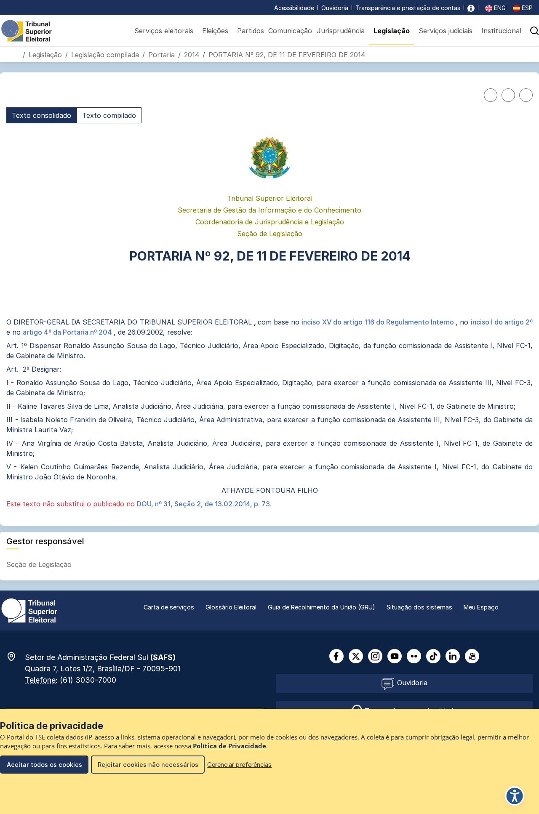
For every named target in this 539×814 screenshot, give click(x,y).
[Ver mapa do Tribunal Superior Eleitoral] (15, 657)
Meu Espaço (481, 607)
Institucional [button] (501, 31)
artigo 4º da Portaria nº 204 (68, 332)
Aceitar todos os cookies (44, 764)
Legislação (45, 55)
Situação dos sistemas (419, 607)
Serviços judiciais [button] (445, 31)
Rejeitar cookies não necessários (148, 764)
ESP (526, 7)
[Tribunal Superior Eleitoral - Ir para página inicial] (26, 30)
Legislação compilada (105, 55)
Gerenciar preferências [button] (239, 764)
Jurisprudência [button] (341, 31)
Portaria (161, 55)
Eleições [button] (215, 31)
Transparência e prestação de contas (407, 7)
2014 (191, 55)
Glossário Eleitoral (230, 607)
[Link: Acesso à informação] (471, 8)
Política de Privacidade (229, 746)
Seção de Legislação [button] (40, 564)
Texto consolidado (41, 115)
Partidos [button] (250, 31)
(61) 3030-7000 (88, 680)
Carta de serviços (169, 607)
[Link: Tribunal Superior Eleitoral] (29, 610)
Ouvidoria (334, 7)
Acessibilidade (294, 7)
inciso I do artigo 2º (502, 322)
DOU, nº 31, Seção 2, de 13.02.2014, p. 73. (204, 504)
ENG (499, 7)
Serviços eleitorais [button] (163, 31)
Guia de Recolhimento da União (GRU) (321, 607)
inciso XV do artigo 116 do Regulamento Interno (379, 322)
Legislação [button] (392, 31)
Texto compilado (109, 115)
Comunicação (290, 31)
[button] (525, 54)
